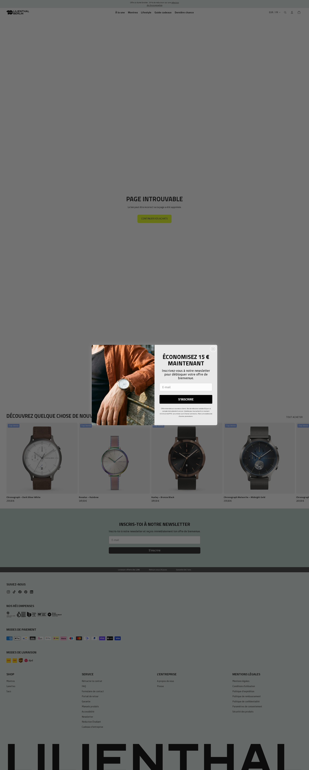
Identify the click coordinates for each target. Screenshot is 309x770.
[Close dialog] (213, 349)
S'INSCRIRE (186, 399)
